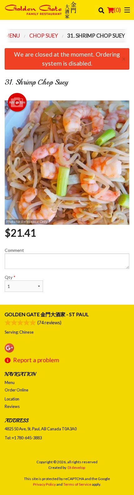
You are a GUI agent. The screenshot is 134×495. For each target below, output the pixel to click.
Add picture (17, 102)
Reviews (12, 406)
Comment (14, 250)
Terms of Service (77, 484)
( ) (117, 9)
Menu (10, 382)
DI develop (76, 467)
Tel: (23, 437)
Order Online (16, 389)
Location (12, 398)
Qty (10, 277)
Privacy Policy (44, 484)
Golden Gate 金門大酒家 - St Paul (47, 314)
